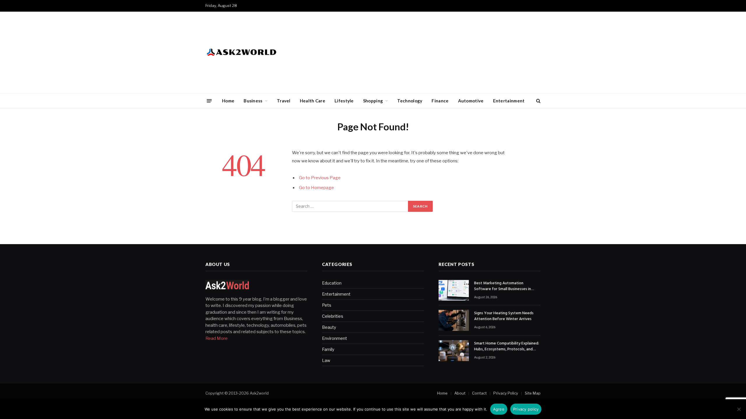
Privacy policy (526, 409)
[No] (739, 409)
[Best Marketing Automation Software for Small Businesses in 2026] (454, 290)
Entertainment (509, 100)
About (459, 393)
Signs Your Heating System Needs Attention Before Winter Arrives (504, 316)
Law (326, 360)
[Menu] (209, 100)
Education (332, 282)
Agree (498, 409)
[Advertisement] (434, 52)
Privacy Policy (505, 393)
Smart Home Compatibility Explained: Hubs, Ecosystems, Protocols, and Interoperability (506, 346)
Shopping (373, 100)
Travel (284, 100)
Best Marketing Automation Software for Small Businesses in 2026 (502, 286)
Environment (334, 338)
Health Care (312, 100)
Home (228, 100)
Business (253, 100)
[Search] (538, 100)
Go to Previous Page (320, 177)
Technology (409, 100)
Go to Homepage (316, 187)
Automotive (471, 100)
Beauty (329, 327)
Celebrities (332, 316)
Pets (326, 305)
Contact (479, 393)
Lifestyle (344, 100)
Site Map (533, 393)
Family (328, 349)
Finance (440, 100)
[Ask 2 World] (253, 52)
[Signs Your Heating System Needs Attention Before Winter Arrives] (454, 320)
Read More (216, 338)
